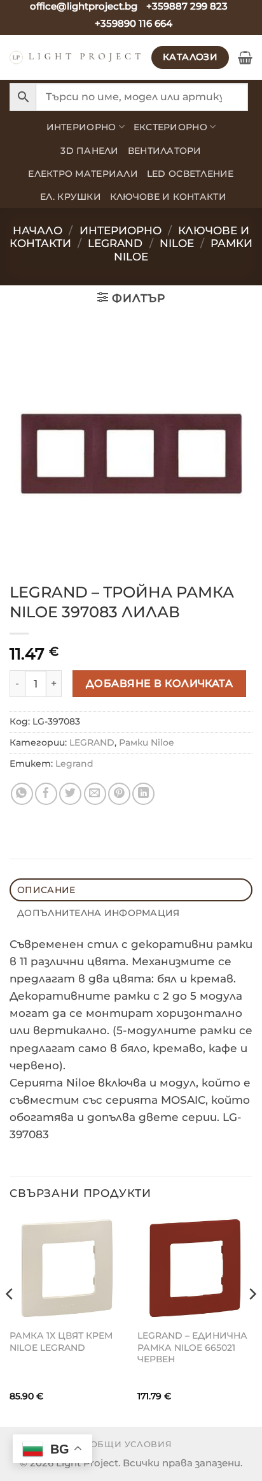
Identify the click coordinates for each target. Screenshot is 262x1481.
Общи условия (131, 1444)
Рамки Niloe (146, 742)
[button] (245, 57)
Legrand (115, 243)
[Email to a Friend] (95, 794)
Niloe (177, 243)
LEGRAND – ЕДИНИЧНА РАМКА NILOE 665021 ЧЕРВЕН (192, 1347)
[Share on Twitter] (70, 794)
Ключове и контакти (168, 197)
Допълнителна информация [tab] (98, 913)
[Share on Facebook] (46, 794)
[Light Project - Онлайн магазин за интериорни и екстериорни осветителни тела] (76, 57)
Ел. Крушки (70, 197)
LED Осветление (190, 174)
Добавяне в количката (159, 683)
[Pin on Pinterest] (119, 794)
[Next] (251, 1319)
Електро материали (83, 174)
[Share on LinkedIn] (143, 794)
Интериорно (81, 127)
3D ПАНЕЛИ (89, 151)
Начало (37, 230)
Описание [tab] (46, 890)
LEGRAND (91, 742)
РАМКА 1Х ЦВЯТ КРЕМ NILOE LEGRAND (61, 1341)
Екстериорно (170, 127)
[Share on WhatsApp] (22, 794)
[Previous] (10, 1319)
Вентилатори (165, 151)
